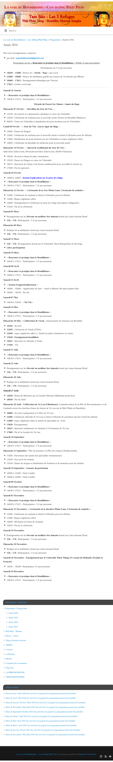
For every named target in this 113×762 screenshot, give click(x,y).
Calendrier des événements (16, 663)
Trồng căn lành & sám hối (16, 640)
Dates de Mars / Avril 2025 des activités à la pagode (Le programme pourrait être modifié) (41, 725)
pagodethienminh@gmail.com (30, 58)
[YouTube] (109, 6)
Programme (55, 39)
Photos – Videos (12, 635)
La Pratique (10, 654)
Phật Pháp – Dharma (14, 631)
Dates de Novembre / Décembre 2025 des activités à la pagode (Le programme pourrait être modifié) (45, 707)
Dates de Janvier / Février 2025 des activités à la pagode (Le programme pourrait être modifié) (43, 730)
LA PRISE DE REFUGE (15, 672)
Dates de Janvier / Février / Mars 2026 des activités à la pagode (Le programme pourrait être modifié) (45, 702)
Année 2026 (13, 613)
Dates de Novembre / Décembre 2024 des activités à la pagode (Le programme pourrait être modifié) (45, 734)
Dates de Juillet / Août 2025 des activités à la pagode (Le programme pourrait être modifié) (41, 716)
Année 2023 (13, 626)
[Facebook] (101, 6)
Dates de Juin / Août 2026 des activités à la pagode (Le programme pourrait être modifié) (41, 693)
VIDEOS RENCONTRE (15, 677)
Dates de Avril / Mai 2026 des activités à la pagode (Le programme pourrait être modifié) (41, 698)
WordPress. (92, 754)
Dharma (9, 658)
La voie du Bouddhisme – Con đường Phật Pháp (37, 754)
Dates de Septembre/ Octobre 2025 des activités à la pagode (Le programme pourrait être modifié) (44, 711)
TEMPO (9, 645)
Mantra (81, 754)
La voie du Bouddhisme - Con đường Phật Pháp (44, 7)
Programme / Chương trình (16, 608)
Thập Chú (10, 667)
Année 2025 (13, 617)
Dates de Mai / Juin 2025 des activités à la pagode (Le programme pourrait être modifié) (40, 720)
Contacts (9, 649)
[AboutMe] (105, 6)
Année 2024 (13, 622)
